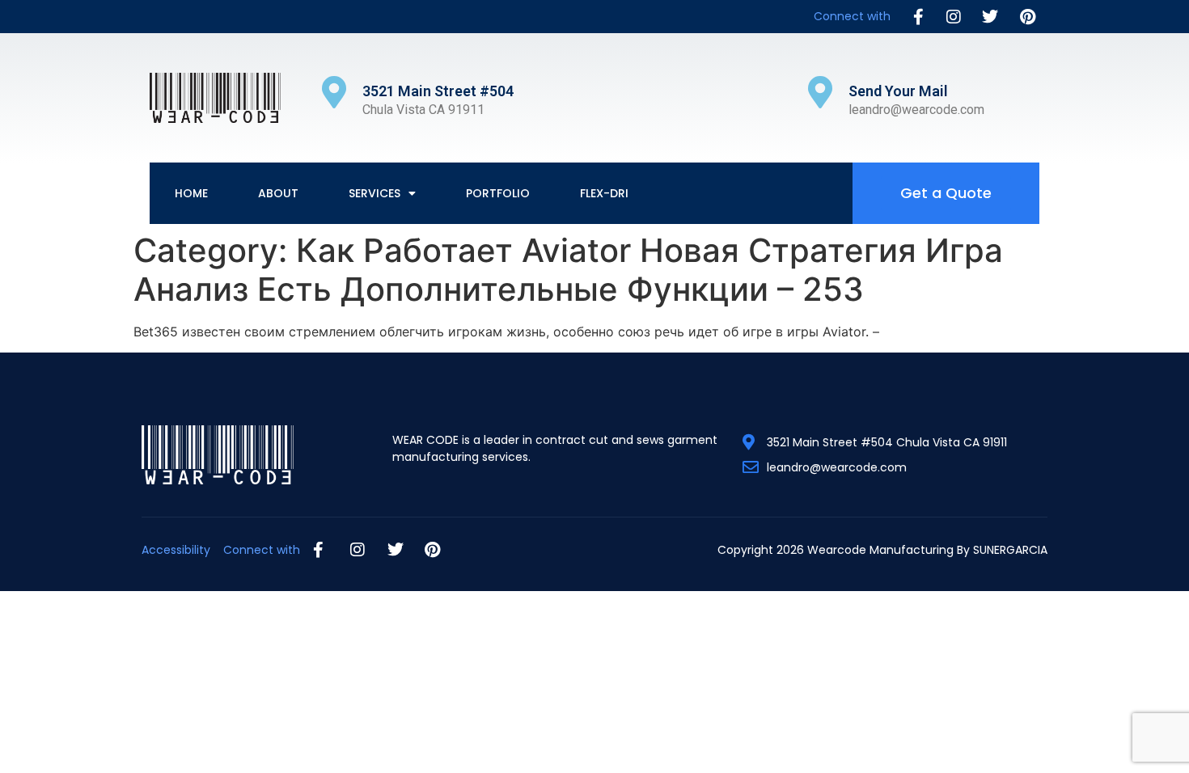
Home (191, 193)
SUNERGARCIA (1010, 550)
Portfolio (498, 193)
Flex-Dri (604, 193)
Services (374, 193)
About (278, 193)
